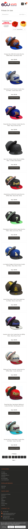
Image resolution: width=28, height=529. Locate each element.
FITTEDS (3, 472)
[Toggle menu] (22, 4)
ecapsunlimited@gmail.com (8, 514)
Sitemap (3, 505)
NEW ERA (3, 486)
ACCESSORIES (4, 478)
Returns (3, 502)
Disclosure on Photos (5, 494)
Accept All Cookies (20, 527)
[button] (14, 14)
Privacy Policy (4, 503)
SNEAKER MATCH (5, 475)
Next (13, 460)
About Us (3, 495)
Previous (14, 453)
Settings (4, 527)
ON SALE (3, 476)
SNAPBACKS (4, 473)
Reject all (11, 527)
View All (3, 487)
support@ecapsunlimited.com (9, 513)
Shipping (3, 500)
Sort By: (14, 29)
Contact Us (3, 497)
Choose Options (14, 62)
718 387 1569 (5, 511)
